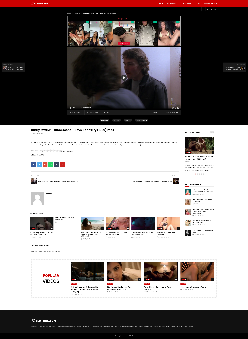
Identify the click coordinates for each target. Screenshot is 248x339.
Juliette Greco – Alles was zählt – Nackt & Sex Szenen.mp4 (58, 181)
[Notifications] (207, 9)
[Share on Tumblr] (56, 164)
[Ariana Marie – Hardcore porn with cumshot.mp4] (118, 223)
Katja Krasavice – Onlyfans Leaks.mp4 (64, 218)
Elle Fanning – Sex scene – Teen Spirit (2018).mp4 (142, 233)
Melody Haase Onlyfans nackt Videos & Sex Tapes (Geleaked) (203, 211)
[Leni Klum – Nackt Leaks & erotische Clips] (188, 223)
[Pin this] (62, 164)
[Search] (215, 9)
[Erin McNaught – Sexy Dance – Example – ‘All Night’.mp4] (176, 181)
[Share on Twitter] (39, 164)
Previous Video (36, 176)
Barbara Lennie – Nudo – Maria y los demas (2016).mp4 (41, 233)
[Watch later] (203, 9)
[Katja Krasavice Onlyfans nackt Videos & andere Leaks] (188, 192)
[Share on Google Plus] (45, 164)
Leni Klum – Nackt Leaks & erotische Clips (201, 221)
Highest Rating (173, 4)
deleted (49, 193)
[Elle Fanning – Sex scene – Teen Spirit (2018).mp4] (143, 223)
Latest (198, 4)
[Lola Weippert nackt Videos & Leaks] (188, 233)
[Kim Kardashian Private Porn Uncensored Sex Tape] (124, 271)
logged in (43, 251)
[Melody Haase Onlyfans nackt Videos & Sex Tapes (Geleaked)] (188, 212)
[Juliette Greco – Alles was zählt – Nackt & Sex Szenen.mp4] (34, 181)
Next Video (175, 176)
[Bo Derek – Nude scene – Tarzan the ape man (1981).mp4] (199, 145)
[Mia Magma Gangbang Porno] (197, 271)
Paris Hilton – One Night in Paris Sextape (157, 288)
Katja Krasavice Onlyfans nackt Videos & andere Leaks (202, 191)
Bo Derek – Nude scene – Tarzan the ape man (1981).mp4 (199, 157)
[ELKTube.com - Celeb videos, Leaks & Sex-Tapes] (39, 3)
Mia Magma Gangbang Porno (193, 287)
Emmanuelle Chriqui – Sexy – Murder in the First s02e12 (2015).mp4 (91, 234)
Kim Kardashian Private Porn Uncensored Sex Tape (119, 288)
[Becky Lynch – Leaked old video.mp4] (168, 223)
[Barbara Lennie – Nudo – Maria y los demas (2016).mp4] (41, 223)
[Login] (211, 9)
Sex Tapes (77, 13)
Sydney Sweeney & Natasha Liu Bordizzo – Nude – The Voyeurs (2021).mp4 (84, 289)
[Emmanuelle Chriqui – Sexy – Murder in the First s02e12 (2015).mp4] (92, 223)
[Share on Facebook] (33, 164)
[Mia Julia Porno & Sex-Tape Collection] (188, 202)
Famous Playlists (210, 4)
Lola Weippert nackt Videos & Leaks (202, 231)
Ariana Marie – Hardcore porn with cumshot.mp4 (116, 233)
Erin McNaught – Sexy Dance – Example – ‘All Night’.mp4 (152, 181)
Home (161, 4)
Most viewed (187, 4)
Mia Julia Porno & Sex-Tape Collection (202, 201)
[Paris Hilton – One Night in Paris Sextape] (161, 271)
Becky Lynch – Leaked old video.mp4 (166, 233)
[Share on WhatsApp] (50, 164)
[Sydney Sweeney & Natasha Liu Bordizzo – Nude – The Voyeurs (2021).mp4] (87, 271)
